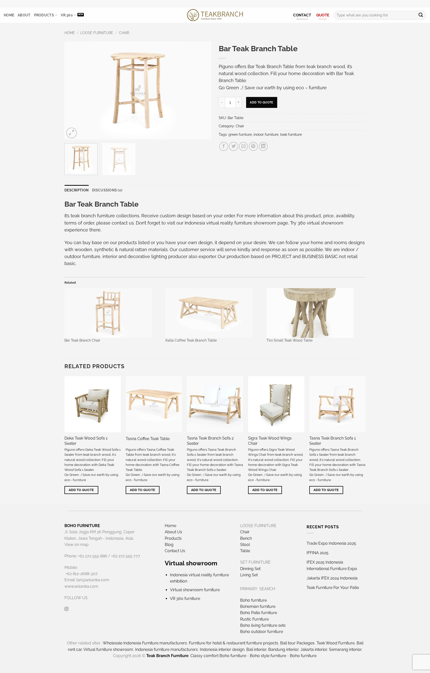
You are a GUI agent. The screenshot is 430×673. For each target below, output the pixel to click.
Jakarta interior (313, 649)
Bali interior (256, 649)
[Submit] (420, 15)
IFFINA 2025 (317, 552)
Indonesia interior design (222, 649)
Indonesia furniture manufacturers (166, 649)
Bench (246, 538)
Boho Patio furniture (258, 612)
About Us (173, 532)
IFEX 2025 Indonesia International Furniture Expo (332, 565)
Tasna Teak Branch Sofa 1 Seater (332, 441)
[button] (71, 133)
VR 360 (67, 15)
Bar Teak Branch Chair (82, 340)
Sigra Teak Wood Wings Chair (270, 441)
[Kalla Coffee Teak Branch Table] (213, 313)
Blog (169, 544)
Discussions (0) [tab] (107, 190)
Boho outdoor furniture (261, 631)
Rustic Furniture (254, 619)
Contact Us (175, 550)
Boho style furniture (268, 655)
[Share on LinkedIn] (263, 146)
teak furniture (291, 134)
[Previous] (73, 90)
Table (245, 550)
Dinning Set (250, 568)
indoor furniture (266, 134)
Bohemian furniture (257, 606)
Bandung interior (283, 649)
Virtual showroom (191, 563)
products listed (134, 242)
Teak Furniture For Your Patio (333, 587)
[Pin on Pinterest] (253, 146)
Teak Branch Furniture (167, 655)
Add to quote (261, 102)
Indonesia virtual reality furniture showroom (230, 222)
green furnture (240, 134)
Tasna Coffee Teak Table (148, 438)
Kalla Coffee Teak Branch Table (191, 340)
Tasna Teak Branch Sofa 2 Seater (210, 441)
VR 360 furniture (185, 598)
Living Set (249, 575)
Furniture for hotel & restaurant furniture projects (233, 643)
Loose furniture (96, 33)
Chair (124, 33)
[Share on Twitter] (233, 146)
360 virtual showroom (320, 222)
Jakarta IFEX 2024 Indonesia (332, 578)
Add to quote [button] (81, 490)
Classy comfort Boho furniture (218, 655)
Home (9, 15)
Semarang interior (345, 649)
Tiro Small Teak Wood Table (290, 340)
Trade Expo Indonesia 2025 (331, 543)
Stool (245, 544)
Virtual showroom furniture (195, 589)
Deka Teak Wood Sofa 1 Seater (86, 441)
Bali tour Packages (297, 643)
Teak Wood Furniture (336, 643)
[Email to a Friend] (243, 146)
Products (44, 15)
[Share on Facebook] (223, 146)
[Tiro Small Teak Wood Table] (315, 313)
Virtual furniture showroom (108, 649)
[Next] (202, 90)
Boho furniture (253, 600)
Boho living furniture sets (263, 625)
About (24, 15)
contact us (123, 222)
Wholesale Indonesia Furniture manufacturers (145, 643)
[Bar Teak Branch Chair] (112, 313)
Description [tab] (76, 190)
